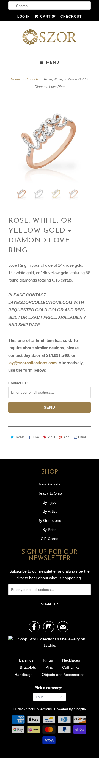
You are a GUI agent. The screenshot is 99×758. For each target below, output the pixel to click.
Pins (49, 667)
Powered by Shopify (70, 709)
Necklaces (71, 660)
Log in (23, 16)
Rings (48, 660)
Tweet (19, 437)
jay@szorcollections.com (32, 362)
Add (67, 437)
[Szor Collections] (49, 39)
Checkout (71, 16)
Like (36, 437)
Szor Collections (39, 709)
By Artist (50, 511)
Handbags (23, 674)
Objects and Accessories (63, 674)
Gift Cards (49, 538)
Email (82, 437)
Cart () (47, 16)
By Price (49, 529)
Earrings (26, 660)
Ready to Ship (49, 493)
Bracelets (28, 667)
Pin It (51, 437)
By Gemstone (49, 520)
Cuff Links (70, 667)
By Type (50, 502)
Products (31, 79)
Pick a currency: (49, 688)
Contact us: (18, 383)
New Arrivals (49, 484)
